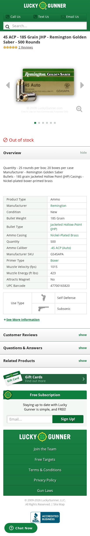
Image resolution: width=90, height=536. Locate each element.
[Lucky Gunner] (45, 517)
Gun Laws (45, 490)
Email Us (72, 17)
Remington (58, 206)
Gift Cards (35, 379)
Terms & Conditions (45, 470)
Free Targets (45, 459)
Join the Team (45, 449)
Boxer (54, 260)
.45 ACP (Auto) (60, 248)
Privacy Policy (45, 480)
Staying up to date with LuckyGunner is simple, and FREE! (45, 406)
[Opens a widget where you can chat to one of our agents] (20, 528)
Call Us (15, 17)
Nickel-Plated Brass (64, 235)
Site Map (59, 504)
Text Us (43, 17)
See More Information (23, 319)
